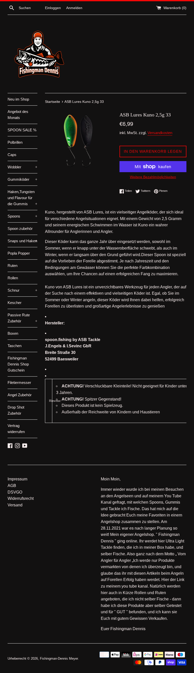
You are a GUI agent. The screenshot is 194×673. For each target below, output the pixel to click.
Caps (12, 154)
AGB (12, 485)
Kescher (14, 302)
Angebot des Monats (18, 114)
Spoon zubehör (20, 228)
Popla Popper (19, 253)
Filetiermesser (19, 382)
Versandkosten (160, 133)
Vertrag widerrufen (16, 428)
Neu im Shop (18, 99)
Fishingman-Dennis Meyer (59, 658)
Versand (15, 505)
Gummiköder (22, 179)
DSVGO (15, 492)
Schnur (22, 290)
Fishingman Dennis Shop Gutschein (18, 364)
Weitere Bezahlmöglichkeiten (153, 177)
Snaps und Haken (22, 241)
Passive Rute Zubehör (22, 318)
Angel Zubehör (20, 395)
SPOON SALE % (22, 130)
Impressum (17, 479)
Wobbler (22, 167)
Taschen (14, 346)
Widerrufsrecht (21, 498)
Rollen (13, 278)
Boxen (13, 333)
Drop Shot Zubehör (16, 410)
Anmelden (74, 8)
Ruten (12, 265)
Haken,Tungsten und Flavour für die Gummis (22, 198)
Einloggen (53, 8)
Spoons (22, 216)
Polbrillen (15, 142)
